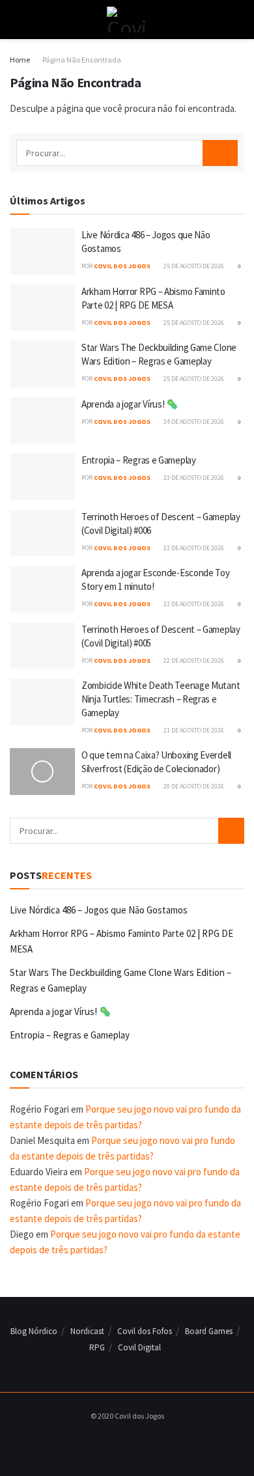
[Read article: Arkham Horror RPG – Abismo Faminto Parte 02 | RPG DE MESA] (42, 308)
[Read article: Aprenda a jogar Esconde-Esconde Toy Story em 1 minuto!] (42, 589)
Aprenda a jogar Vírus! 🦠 (129, 404)
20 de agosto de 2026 (193, 786)
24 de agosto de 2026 (193, 421)
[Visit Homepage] (127, 20)
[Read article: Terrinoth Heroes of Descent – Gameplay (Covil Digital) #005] (42, 645)
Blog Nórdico (33, 1331)
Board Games (209, 1331)
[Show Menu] (15, 19)
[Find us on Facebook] (109, 1442)
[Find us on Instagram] (124, 1442)
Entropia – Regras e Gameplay (138, 460)
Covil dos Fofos (144, 1331)
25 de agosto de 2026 (193, 266)
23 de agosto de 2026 (193, 477)
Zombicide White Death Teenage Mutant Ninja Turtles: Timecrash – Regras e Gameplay (160, 699)
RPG (97, 1347)
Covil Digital (139, 1347)
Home (20, 59)
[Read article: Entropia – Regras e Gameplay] (42, 476)
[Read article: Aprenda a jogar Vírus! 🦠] (42, 420)
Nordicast (87, 1331)
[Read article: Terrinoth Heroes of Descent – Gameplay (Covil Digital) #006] (42, 533)
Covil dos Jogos (122, 266)
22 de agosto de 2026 (193, 660)
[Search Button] (238, 19)
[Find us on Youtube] (139, 1442)
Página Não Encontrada (81, 59)
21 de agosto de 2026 (193, 730)
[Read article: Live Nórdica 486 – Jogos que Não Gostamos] (42, 251)
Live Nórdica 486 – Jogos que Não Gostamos (99, 910)
